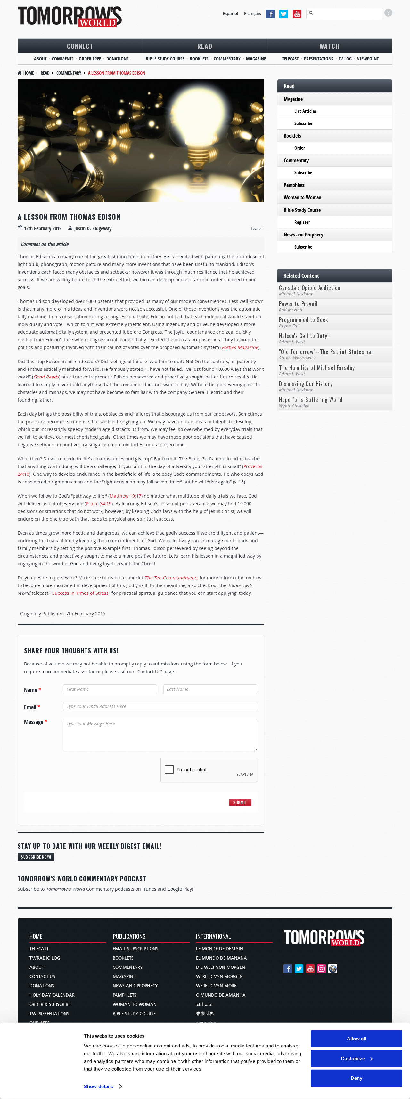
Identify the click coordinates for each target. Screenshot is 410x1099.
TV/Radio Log (44, 958)
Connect (80, 45)
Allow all (356, 1038)
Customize (353, 1058)
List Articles (305, 111)
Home (28, 73)
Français (252, 13)
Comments (62, 58)
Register (302, 222)
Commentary (227, 58)
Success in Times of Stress (80, 593)
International (213, 936)
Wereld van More (216, 986)
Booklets (199, 58)
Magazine (256, 58)
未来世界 (205, 1013)
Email (32, 707)
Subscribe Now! (36, 857)
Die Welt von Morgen (220, 967)
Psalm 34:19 (98, 503)
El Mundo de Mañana (221, 958)
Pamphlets (294, 184)
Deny (356, 1078)
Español (230, 13)
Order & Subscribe (49, 1004)
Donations (117, 58)
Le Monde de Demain (219, 949)
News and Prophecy (303, 234)
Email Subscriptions (135, 949)
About (40, 58)
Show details (98, 1086)
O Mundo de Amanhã (221, 995)
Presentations (318, 58)
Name (32, 690)
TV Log (345, 58)
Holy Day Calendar (52, 995)
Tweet (256, 229)
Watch (330, 45)
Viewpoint (368, 58)
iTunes (149, 889)
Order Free (90, 58)
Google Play (179, 889)
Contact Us (42, 976)
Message (35, 722)
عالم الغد (204, 1004)
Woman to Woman (302, 197)
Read (205, 45)
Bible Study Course (165, 58)
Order (299, 148)
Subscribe (303, 123)
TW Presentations (49, 1013)
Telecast (290, 58)
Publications (129, 936)
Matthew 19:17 (125, 496)
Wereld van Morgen (219, 976)
